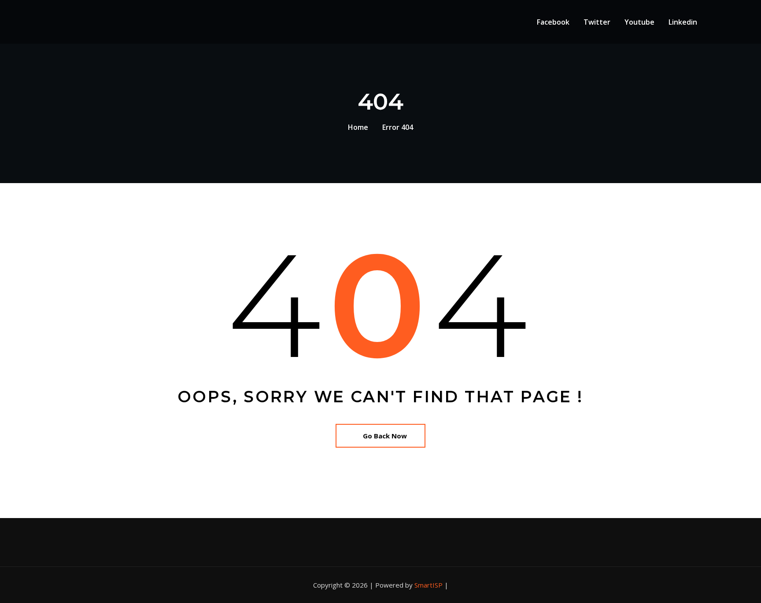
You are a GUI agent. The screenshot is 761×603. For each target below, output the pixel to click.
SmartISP (428, 585)
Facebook (553, 22)
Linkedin (683, 22)
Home (358, 127)
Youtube (639, 22)
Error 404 (397, 127)
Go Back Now (385, 435)
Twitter (597, 22)
